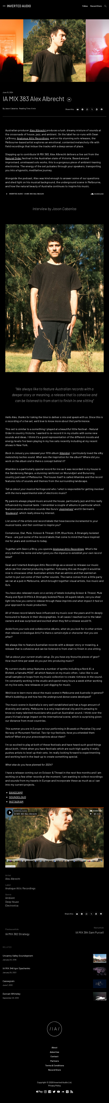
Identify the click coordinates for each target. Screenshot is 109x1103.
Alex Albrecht (38, 130)
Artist (8, 875)
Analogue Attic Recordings (33, 138)
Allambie (65, 453)
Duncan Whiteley (11, 993)
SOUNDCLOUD (17, 797)
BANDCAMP (16, 792)
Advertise (54, 1052)
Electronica (11, 905)
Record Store (96, 6)
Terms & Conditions (54, 1065)
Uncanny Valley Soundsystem (18, 955)
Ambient (10, 897)
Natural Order (13, 158)
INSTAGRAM (16, 801)
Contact (54, 1056)
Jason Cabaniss (11, 108)
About (54, 1047)
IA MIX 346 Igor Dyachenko (16, 968)
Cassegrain (8, 981)
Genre (8, 894)
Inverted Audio (19, 6)
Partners (54, 1061)
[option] (54, 50)
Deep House (12, 901)
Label (8, 885)
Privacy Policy (54, 1085)
